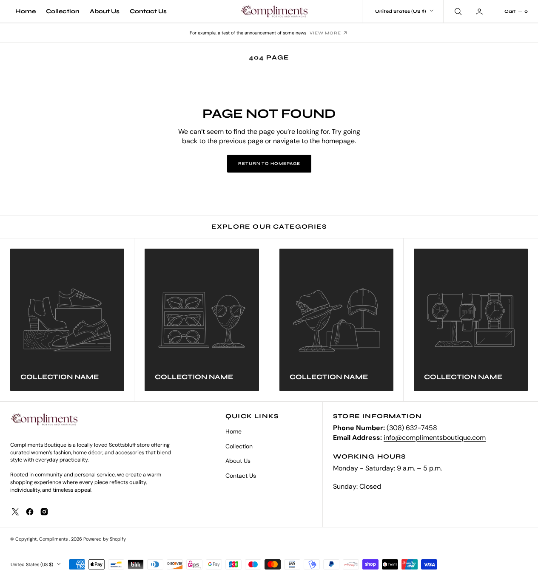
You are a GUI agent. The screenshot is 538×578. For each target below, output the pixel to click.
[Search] (457, 11)
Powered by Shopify (104, 539)
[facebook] (30, 512)
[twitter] (15, 512)
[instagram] (44, 512)
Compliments (54, 539)
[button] (480, 11)
